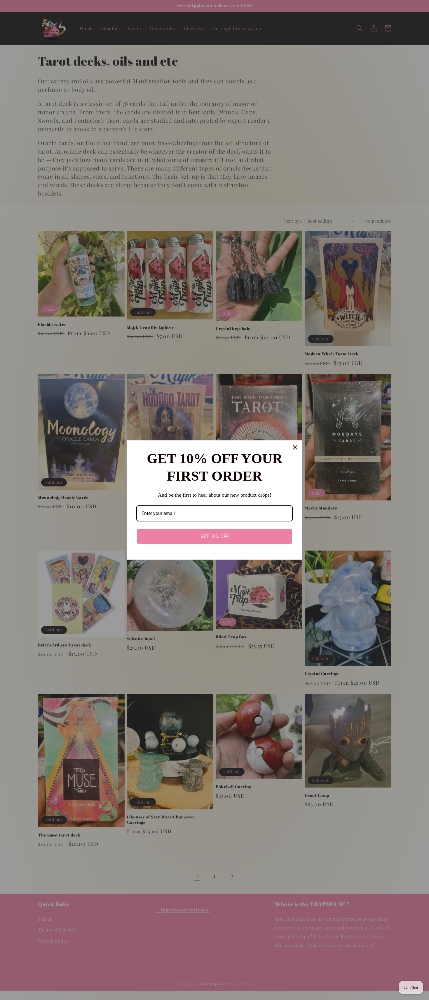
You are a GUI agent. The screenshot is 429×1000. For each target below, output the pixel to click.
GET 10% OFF (214, 536)
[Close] (295, 447)
